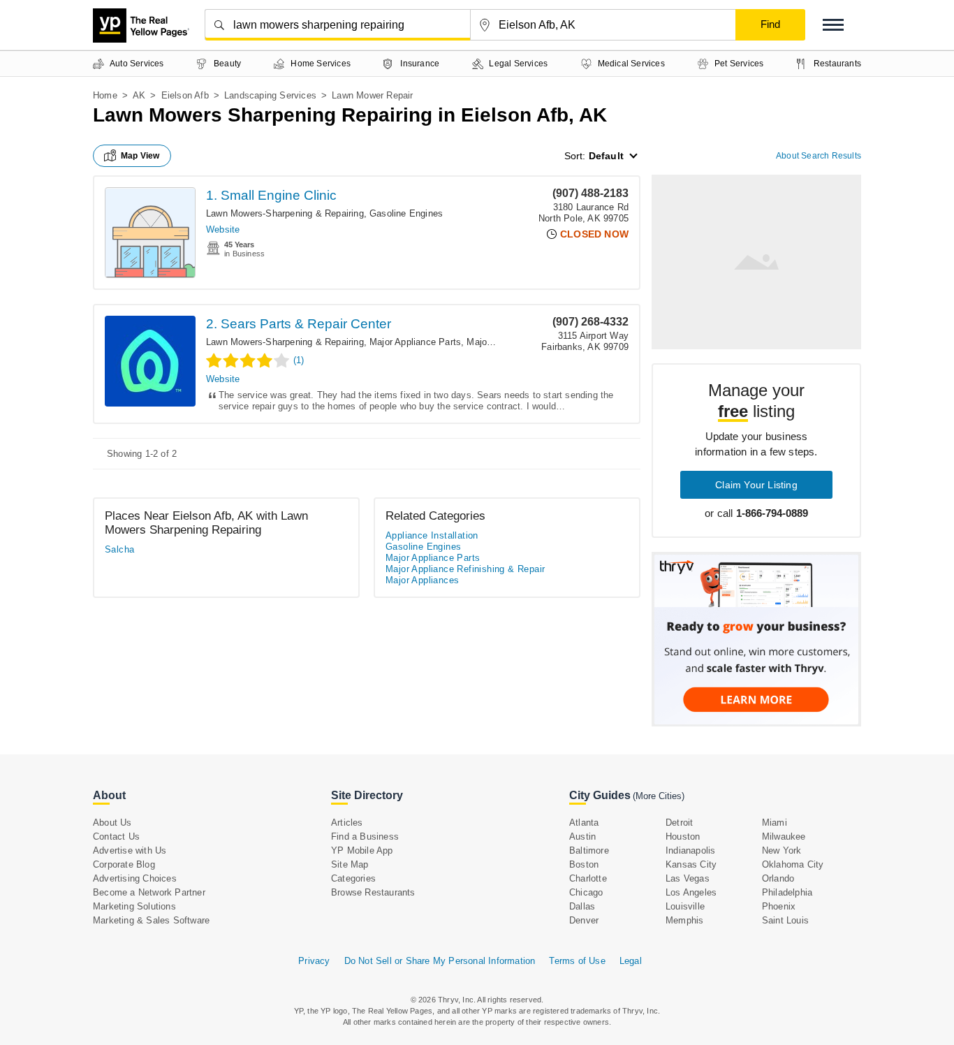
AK (139, 95)
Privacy (314, 961)
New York (782, 850)
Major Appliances (422, 580)
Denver (584, 920)
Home (105, 95)
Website (223, 229)
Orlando (778, 878)
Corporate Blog (124, 864)
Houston (683, 836)
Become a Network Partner (149, 892)
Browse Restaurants (373, 892)
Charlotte (588, 878)
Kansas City (691, 864)
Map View (140, 156)
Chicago (586, 892)
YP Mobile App (362, 850)
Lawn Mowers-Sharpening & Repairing (285, 213)
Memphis (684, 920)
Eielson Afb (185, 95)
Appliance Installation (432, 535)
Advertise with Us (129, 850)
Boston (584, 864)
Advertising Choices (135, 878)
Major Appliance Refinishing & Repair (465, 569)
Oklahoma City (793, 864)
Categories (353, 878)
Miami (774, 822)
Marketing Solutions (134, 906)
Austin (582, 836)
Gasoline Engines (406, 213)
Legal (630, 961)
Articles (347, 822)
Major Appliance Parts (415, 342)
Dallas (582, 906)
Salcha (119, 549)
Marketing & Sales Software (151, 920)
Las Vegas (688, 878)
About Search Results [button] (818, 156)
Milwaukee (784, 836)
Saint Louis (785, 920)
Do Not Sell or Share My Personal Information (440, 961)
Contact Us (116, 836)
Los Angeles (691, 892)
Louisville (685, 906)
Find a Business (365, 836)
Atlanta (584, 822)
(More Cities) (658, 796)
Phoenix (778, 906)
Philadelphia (787, 892)
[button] (833, 25)
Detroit (679, 822)
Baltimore (589, 850)
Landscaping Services (270, 95)
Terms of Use (577, 961)
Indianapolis (690, 850)
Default (606, 155)
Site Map (350, 864)
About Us (112, 822)
